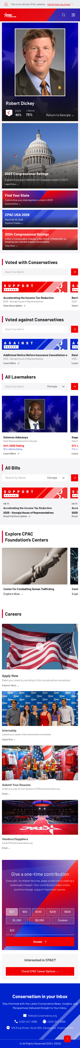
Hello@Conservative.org (42, 1015)
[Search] (74, 271)
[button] (63, 15)
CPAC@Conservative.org (20, 842)
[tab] (12, 912)
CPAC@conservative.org (48, 788)
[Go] (67, 1038)
